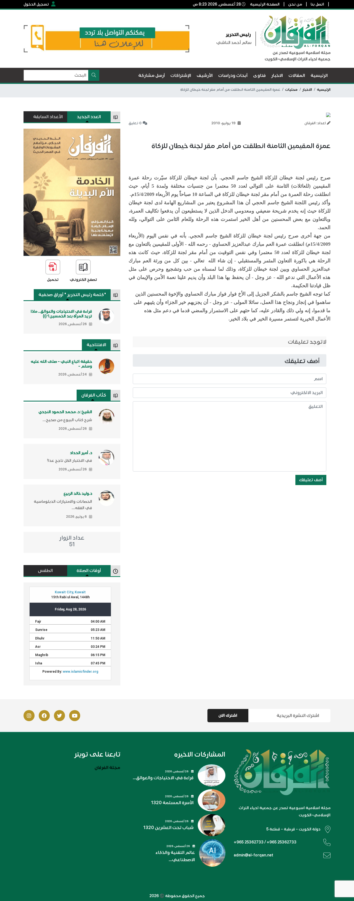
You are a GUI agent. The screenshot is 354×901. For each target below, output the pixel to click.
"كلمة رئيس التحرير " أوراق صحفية (72, 294)
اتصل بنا (317, 4)
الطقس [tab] (45, 570)
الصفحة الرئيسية (265, 4)
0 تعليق (135, 123)
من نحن (295, 4)
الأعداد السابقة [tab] (48, 117)
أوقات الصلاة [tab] (89, 570)
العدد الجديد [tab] (89, 117)
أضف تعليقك (311, 479)
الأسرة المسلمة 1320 (172, 803)
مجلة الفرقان (107, 767)
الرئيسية (323, 89)
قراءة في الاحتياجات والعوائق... (163, 778)
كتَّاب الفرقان (93, 395)
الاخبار (307, 89)
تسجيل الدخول (36, 4)
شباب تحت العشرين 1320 (168, 827)
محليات (291, 89)
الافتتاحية (96, 345)
